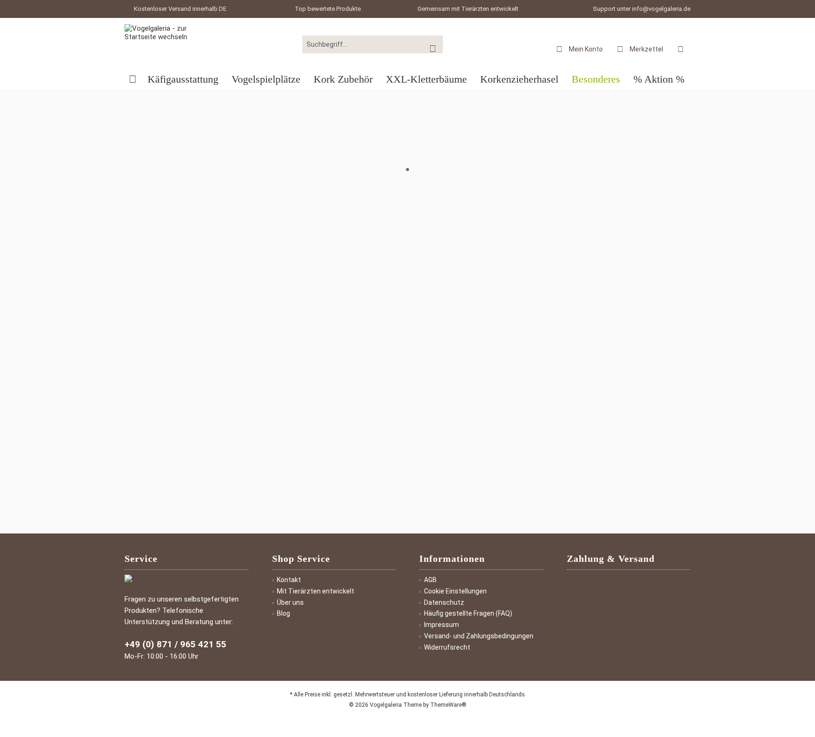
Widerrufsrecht (447, 647)
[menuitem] (680, 48)
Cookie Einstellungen (455, 591)
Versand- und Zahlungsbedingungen (478, 636)
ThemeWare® (448, 705)
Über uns (290, 602)
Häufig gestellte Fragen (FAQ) (468, 613)
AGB (430, 580)
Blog (283, 613)
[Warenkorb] (680, 48)
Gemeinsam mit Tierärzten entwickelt (467, 8)
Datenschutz (444, 602)
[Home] (133, 79)
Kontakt (289, 580)
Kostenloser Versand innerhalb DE (180, 8)
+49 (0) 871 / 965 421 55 (175, 644)
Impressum (441, 624)
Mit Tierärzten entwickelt (315, 591)
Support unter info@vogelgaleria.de (641, 8)
